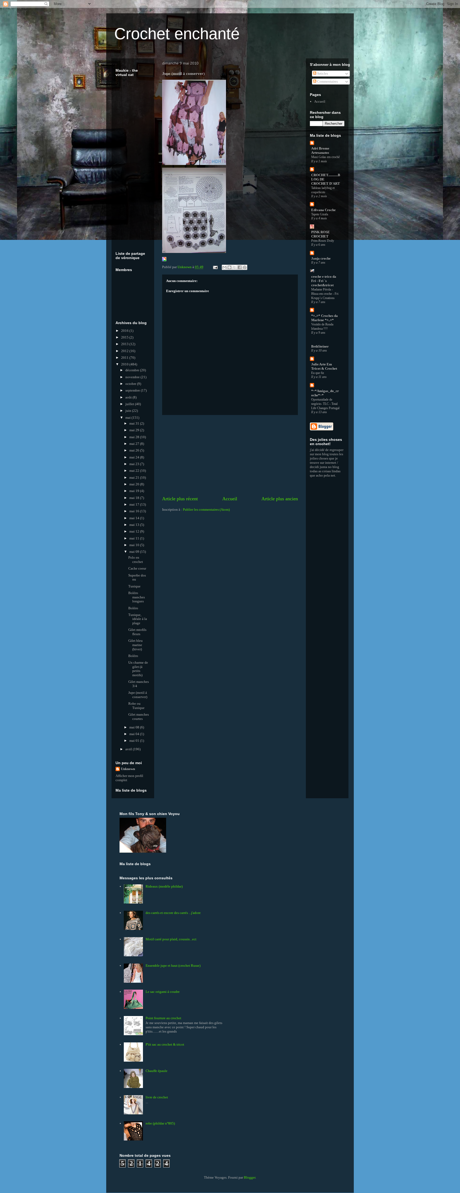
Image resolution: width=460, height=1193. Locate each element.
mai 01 (134, 741)
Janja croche (321, 258)
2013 (125, 344)
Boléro (133, 608)
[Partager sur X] (234, 267)
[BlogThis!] (229, 267)
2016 (125, 331)
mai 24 (134, 457)
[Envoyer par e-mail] (224, 267)
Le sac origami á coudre (163, 992)
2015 (125, 337)
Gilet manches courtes (138, 716)
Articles (322, 73)
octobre (131, 384)
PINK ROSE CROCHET (320, 234)
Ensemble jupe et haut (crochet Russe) (173, 966)
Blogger (249, 1177)
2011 (125, 358)
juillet (130, 404)
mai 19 (134, 491)
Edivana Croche (323, 210)
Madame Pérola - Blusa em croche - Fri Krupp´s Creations (324, 294)
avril (129, 749)
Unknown (128, 769)
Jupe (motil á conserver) (137, 695)
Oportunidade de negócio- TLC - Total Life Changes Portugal (325, 404)
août (129, 397)
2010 (125, 364)
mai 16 (134, 511)
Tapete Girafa (319, 214)
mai (128, 418)
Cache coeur (137, 568)
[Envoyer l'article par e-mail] (215, 267)
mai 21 (134, 477)
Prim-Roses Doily (322, 241)
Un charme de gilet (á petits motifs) (138, 668)
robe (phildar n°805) (160, 1123)
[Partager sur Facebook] (239, 267)
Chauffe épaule (156, 1071)
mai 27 (134, 444)
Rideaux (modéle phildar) (164, 886)
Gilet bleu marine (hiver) (135, 645)
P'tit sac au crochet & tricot (165, 1044)
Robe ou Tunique (136, 706)
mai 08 (134, 727)
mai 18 (134, 498)
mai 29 (134, 430)
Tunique (134, 586)
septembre (133, 390)
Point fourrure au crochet (163, 1018)
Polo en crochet (135, 559)
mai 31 (134, 423)
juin (128, 411)
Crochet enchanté (177, 34)
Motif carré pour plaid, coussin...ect (171, 939)
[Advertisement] (230, 455)
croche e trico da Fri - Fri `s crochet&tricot (323, 281)
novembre (133, 377)
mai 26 (134, 450)
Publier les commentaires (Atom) (206, 509)
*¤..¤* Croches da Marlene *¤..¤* (324, 318)
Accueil (229, 498)
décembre (132, 370)
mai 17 (134, 504)
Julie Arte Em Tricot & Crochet (324, 366)
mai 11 (134, 538)
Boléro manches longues (136, 597)
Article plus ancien (279, 498)
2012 (125, 351)
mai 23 (134, 464)
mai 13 (134, 525)
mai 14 (134, 518)
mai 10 (134, 545)
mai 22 (134, 471)
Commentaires (327, 81)
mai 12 (134, 531)
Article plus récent (180, 498)
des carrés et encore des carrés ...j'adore (173, 913)
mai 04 (134, 734)
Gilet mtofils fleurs (137, 632)
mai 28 (134, 437)
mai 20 (134, 484)
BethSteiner (320, 346)
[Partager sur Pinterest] (244, 267)
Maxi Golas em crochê (325, 157)
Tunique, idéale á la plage (137, 619)
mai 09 (134, 552)
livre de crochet (157, 1097)
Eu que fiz (317, 373)
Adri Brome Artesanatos (320, 150)
